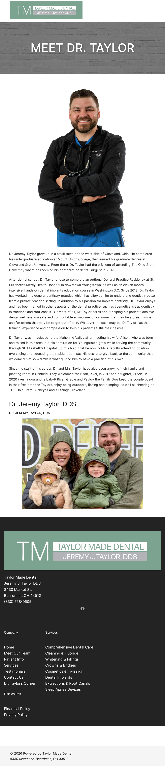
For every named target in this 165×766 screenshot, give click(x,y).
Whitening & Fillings (62, 659)
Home (9, 647)
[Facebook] (82, 609)
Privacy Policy (16, 715)
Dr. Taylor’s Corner (20, 683)
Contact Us (13, 677)
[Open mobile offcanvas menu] (153, 10)
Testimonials (14, 671)
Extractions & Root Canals (67, 683)
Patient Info (14, 659)
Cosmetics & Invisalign (64, 671)
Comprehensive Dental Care (69, 647)
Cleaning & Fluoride (61, 653)
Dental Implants (58, 677)
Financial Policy (17, 709)
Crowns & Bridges (60, 665)
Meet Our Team (17, 653)
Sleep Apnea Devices (63, 689)
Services (11, 665)
